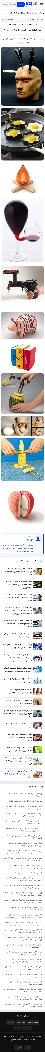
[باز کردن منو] (41, 4)
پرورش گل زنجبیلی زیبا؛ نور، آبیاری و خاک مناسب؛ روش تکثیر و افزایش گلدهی (22, 946)
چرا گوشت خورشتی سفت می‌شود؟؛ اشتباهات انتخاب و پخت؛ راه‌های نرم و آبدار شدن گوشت (24, 866)
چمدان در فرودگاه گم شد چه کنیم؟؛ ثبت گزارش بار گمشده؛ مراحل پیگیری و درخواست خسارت (22, 901)
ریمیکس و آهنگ (33, 1022)
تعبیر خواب (10, 1022)
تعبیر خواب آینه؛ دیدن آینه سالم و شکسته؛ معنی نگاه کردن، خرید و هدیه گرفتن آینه (22, 859)
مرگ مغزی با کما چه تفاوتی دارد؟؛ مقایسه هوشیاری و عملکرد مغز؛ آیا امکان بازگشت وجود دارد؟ (24, 998)
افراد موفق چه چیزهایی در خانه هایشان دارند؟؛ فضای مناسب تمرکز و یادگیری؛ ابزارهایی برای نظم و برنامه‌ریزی (24, 916)
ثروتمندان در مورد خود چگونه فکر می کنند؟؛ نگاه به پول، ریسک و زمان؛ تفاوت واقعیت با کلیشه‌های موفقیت (23, 923)
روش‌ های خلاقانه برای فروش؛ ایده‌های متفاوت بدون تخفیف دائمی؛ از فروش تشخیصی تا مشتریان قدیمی (24, 851)
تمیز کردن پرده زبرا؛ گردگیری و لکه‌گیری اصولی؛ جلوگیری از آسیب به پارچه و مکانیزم (23, 822)
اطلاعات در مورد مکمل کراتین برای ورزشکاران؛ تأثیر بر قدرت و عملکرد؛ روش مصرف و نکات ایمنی (22, 879)
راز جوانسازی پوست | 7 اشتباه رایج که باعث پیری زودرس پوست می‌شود (23, 975)
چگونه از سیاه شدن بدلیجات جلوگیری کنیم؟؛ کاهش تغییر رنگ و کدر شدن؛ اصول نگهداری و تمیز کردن (23, 960)
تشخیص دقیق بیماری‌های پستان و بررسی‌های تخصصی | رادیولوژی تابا (23, 837)
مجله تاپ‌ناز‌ (32, 4)
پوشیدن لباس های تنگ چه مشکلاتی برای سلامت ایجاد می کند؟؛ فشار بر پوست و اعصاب (22, 990)
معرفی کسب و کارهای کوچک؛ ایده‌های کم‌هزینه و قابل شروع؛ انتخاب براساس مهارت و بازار (24, 844)
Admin (30, 540)
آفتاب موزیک (27, 1028)
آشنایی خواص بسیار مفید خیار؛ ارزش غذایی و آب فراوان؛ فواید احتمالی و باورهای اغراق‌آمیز (24, 814)
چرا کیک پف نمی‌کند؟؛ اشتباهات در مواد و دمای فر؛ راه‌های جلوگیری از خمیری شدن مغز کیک (23, 894)
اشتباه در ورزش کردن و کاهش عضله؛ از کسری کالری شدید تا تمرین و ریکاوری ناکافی (23, 886)
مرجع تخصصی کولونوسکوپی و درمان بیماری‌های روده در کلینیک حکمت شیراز (23, 908)
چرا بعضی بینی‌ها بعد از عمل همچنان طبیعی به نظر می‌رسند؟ (25, 794)
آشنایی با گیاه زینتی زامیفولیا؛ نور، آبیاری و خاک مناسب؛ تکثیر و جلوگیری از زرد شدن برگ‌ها (24, 953)
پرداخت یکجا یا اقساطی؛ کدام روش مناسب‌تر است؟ (25, 801)
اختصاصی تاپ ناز (29, 20)
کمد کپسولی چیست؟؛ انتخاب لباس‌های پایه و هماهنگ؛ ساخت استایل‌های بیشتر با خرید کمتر (24, 829)
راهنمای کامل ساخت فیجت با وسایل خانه (28, 873)
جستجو (21, 4)
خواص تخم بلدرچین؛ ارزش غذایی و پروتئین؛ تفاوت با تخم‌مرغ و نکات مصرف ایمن (24, 807)
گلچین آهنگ (21, 1022)
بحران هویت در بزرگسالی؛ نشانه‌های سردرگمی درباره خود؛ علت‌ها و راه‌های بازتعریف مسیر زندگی (23, 1005)
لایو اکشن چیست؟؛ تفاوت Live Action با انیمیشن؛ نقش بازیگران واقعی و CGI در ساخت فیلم (23, 931)
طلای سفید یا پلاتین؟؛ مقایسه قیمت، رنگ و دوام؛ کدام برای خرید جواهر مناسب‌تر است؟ (23, 968)
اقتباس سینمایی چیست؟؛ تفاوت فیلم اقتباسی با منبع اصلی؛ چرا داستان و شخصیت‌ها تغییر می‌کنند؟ (23, 938)
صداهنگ (17, 1028)
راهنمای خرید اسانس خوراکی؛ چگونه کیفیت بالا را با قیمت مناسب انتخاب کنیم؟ (23, 983)
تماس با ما (18, 1047)
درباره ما (27, 1047)
